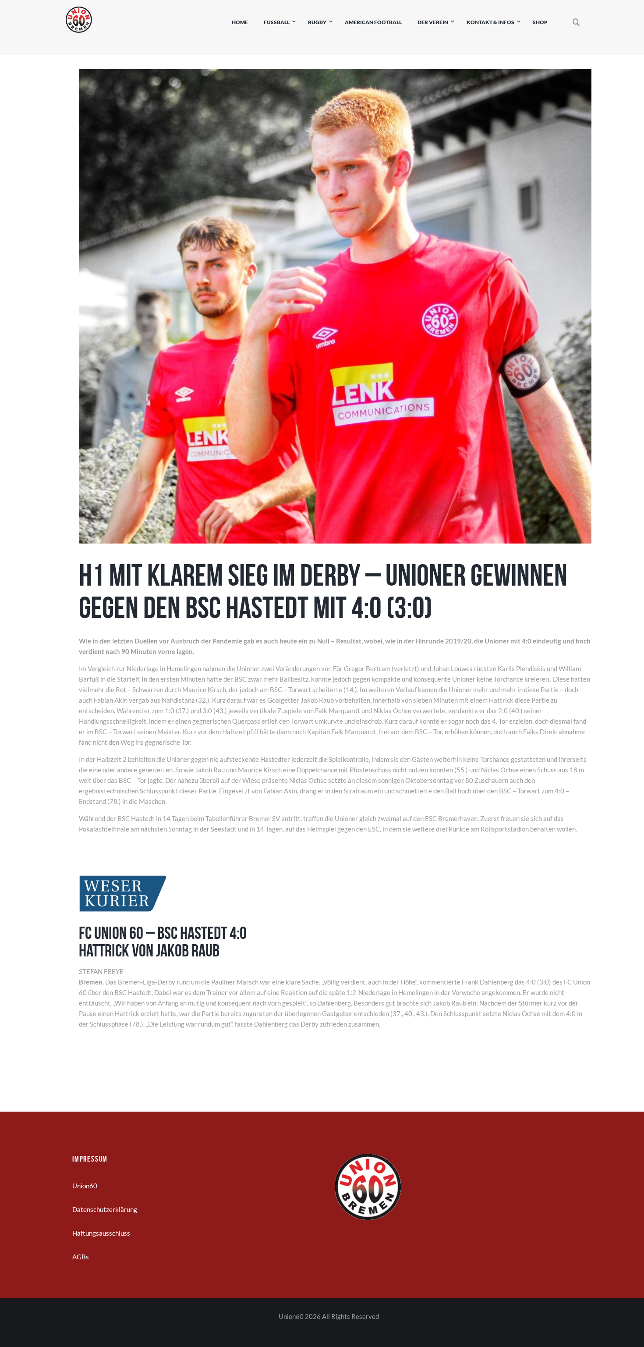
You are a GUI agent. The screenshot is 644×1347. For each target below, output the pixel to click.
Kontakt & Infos (490, 22)
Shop (540, 22)
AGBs (80, 1257)
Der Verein (433, 22)
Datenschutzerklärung (104, 1209)
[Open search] (577, 22)
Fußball (277, 22)
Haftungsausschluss (101, 1233)
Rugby (317, 22)
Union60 (84, 1186)
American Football (373, 22)
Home (240, 22)
